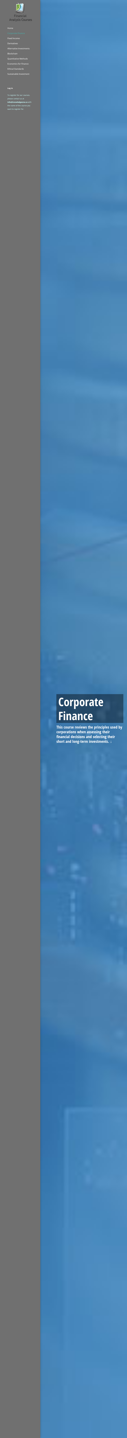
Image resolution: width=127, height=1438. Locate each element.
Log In (10, 88)
